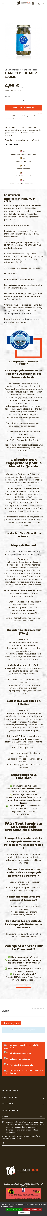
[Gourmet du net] (24, 3)
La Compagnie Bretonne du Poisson (21, 69)
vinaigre (8, 310)
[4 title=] (41, 1008)
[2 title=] (35, 1008)
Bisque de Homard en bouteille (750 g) (25, 554)
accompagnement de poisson (17, 313)
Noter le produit (11, 1023)
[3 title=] (38, 1008)
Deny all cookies (33, 1209)
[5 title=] (43, 1008)
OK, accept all (15, 1209)
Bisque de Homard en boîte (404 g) (24, 551)
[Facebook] (3, 1143)
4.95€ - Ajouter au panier (23, 107)
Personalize (24, 1213)
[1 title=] (32, 1008)
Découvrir (23, 986)
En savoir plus (11, 144)
